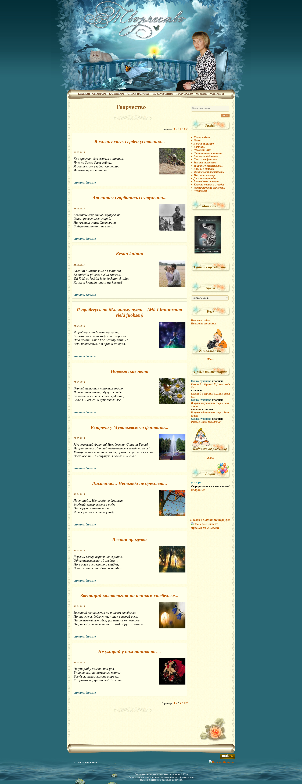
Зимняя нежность (205, 162)
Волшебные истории (207, 181)
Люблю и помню (204, 143)
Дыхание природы (205, 178)
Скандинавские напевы (208, 153)
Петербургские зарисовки (209, 187)
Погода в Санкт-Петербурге (210, 519)
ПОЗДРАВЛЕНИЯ (163, 93)
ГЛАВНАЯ (84, 93)
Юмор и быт (202, 137)
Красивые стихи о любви (209, 184)
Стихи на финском (205, 159)
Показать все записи (204, 323)
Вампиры (199, 146)
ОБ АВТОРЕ (99, 93)
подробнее (198, 490)
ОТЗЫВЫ (201, 93)
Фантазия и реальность (209, 171)
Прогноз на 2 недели (205, 527)
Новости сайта (200, 320)
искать (225, 115)
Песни (197, 140)
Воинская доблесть (206, 156)
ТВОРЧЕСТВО (184, 93)
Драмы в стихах (204, 168)
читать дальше (85, 182)
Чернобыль (200, 190)
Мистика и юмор (204, 175)
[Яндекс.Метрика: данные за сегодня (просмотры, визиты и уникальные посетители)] (222, 762)
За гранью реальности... (208, 165)
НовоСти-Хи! (202, 149)
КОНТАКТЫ (217, 93)
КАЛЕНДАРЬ (116, 93)
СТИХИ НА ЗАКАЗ (138, 93)
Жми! (210, 359)
